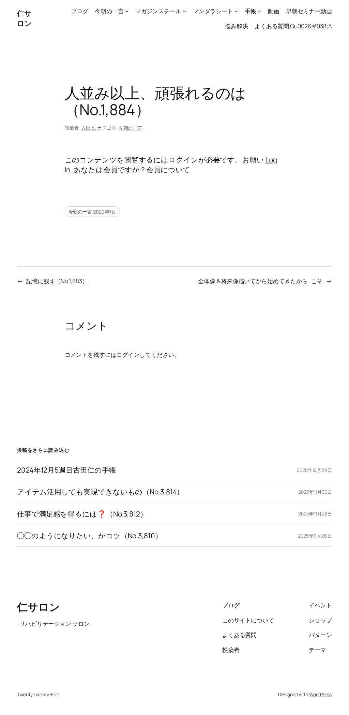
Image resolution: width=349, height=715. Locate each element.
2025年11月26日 (315, 536)
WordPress (320, 694)
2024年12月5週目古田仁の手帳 (66, 470)
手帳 (250, 11)
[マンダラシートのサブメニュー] (236, 11)
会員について (168, 169)
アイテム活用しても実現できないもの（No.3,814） (100, 492)
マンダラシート (213, 11)
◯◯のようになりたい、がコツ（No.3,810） (89, 536)
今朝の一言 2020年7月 (93, 211)
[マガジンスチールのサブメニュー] (184, 11)
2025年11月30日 (315, 492)
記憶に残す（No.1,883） (57, 281)
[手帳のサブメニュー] (259, 11)
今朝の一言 (109, 11)
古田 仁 (88, 128)
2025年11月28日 (315, 513)
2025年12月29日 (314, 470)
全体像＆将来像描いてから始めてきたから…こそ (260, 281)
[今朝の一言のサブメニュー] (126, 11)
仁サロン (24, 18)
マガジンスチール (158, 11)
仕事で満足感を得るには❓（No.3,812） (82, 514)
